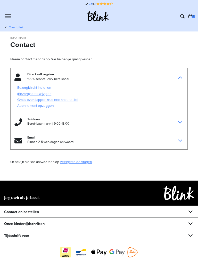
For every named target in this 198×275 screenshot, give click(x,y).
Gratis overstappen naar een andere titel (47, 99)
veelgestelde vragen (76, 161)
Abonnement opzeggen (35, 105)
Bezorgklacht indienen (34, 87)
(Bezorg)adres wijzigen (34, 93)
